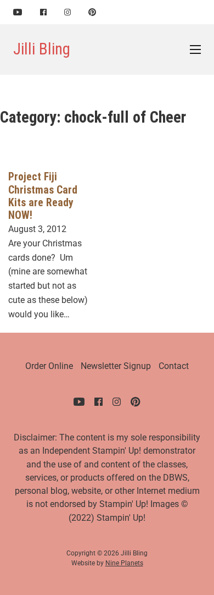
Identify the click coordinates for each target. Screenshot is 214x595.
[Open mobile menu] (195, 49)
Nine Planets (124, 563)
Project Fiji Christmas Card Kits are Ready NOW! (42, 196)
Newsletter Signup (116, 366)
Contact (174, 366)
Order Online (49, 366)
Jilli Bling (41, 49)
